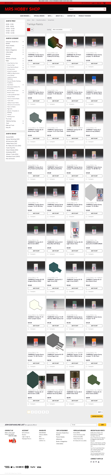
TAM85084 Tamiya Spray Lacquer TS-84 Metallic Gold (36, 56)
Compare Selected (97, 416)
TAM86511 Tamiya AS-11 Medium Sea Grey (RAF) (54, 392)
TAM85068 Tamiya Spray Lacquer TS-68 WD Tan (94, 168)
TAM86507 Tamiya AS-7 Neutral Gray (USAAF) (93, 130)
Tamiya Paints (11, 96)
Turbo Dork (10, 100)
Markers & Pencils (11, 58)
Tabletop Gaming (11, 121)
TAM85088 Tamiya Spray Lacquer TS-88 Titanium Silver (36, 93)
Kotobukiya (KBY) (11, 152)
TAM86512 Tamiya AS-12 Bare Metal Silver (93, 280)
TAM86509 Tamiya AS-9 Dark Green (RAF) (35, 243)
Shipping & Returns (26, 438)
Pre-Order (9, 119)
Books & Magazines (11, 50)
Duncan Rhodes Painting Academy (13, 82)
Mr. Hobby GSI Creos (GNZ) (13, 146)
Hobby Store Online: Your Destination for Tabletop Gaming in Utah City (97, 434)
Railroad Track (10, 125)
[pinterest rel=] (96, 462)
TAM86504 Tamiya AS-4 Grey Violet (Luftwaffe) (35, 168)
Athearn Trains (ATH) (12, 154)
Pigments (9, 109)
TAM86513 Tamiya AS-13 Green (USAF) (74, 130)
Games (8, 56)
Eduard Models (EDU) (12, 150)
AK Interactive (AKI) (11, 141)
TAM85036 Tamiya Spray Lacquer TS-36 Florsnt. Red (36, 356)
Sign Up (99, 3)
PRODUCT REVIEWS (85, 16)
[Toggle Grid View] (28, 29)
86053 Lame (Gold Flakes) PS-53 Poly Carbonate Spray (53, 56)
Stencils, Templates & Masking (13, 111)
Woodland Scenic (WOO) (13, 156)
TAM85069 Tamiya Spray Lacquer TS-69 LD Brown (74, 168)
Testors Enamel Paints (13, 98)
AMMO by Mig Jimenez (13, 73)
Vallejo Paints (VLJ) (11, 143)
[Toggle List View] (31, 29)
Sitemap (19, 473)
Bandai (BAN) (10, 137)
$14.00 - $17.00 (10, 31)
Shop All (8, 127)
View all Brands (10, 159)
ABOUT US (59, 16)
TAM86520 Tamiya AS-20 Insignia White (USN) (36, 280)
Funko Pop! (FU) (10, 148)
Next (99, 412)
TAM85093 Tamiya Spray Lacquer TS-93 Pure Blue (94, 93)
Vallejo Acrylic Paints (13, 102)
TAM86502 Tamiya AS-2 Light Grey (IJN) (54, 280)
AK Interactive (11, 69)
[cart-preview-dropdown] (104, 3)
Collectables (9, 52)
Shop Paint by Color (12, 63)
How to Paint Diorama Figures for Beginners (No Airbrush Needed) (98, 439)
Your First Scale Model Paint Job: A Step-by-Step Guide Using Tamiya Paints (97, 449)
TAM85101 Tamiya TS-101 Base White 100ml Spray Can (74, 356)
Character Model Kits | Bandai (12, 42)
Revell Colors (10, 92)
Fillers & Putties (11, 107)
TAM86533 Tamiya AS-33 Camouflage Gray (55, 355)
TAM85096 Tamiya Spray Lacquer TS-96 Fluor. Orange (94, 356)
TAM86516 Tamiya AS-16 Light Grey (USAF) (74, 280)
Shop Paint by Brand (12, 67)
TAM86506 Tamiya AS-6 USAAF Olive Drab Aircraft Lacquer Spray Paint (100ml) (74, 394)
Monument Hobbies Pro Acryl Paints (13, 87)
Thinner (9, 114)
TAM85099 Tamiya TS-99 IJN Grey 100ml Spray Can (55, 317)
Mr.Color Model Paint (12, 90)
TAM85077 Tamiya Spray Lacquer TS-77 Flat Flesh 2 (55, 131)
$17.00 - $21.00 (10, 33)
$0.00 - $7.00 (9, 24)
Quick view (36, 50)
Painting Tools (11, 116)
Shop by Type (11, 65)
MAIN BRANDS (24, 16)
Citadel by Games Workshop (12, 78)
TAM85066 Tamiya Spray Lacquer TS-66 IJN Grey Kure (55, 206)
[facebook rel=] (91, 462)
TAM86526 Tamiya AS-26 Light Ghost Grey (75, 243)
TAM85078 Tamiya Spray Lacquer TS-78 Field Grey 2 (75, 318)
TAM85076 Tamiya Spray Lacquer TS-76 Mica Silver (94, 206)
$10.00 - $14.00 (10, 28)
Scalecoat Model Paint (13, 94)
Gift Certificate (86, 3)
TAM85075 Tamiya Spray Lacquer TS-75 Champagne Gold (94, 318)
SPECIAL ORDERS (39, 16)
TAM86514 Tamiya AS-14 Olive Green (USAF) (93, 392)
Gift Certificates (25, 433)
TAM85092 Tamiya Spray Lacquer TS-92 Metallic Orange (55, 93)
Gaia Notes (10, 85)
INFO (49, 16)
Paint (7, 61)
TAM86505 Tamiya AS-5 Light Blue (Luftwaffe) (54, 168)
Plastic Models (10, 46)
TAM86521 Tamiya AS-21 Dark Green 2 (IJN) (35, 392)
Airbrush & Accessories (13, 104)
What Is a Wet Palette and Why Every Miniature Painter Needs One (98, 444)
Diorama (8, 54)
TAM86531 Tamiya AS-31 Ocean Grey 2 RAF (35, 130)
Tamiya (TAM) (31, 53)
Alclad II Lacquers (12, 71)
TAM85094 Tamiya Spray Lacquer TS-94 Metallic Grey (74, 93)
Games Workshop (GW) (12, 139)
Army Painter (10, 75)
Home (28, 20)
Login (93, 3)
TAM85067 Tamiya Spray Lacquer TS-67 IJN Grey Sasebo (36, 206)
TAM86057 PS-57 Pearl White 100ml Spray (74, 55)
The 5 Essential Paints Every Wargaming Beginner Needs (97, 454)
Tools (7, 123)
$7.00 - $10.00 (10, 26)
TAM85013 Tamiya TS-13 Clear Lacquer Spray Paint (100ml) (35, 318)
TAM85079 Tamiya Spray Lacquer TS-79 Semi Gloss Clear (74, 206)
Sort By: (49, 29)
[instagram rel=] (93, 462)
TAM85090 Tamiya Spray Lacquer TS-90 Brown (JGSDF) (94, 56)
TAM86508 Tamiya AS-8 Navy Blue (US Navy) (54, 243)
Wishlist (24, 434)
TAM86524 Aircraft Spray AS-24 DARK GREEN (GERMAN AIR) (94, 243)
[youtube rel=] (98, 462)
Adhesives (9, 48)
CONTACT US (71, 16)
